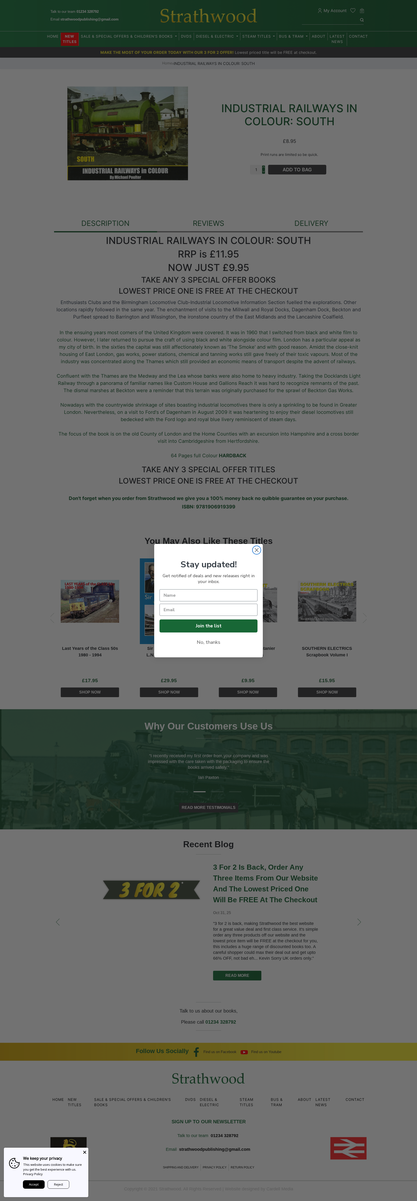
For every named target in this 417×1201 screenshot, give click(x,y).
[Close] (84, 1151)
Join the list (209, 626)
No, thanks (208, 642)
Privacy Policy (33, 1174)
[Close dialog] (256, 550)
